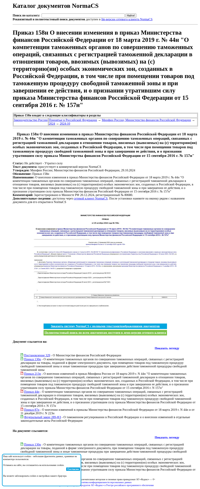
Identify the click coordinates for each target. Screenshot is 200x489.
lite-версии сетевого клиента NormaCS (127, 19)
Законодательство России (31, 120)
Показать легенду (167, 348)
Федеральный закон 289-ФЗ (42, 417)
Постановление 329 (37, 355)
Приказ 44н (31, 391)
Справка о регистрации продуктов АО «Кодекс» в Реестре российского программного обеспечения (105, 485)
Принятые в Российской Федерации (73, 120)
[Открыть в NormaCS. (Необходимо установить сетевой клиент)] (14, 134)
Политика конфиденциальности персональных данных (105, 482)
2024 (52, 123)
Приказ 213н (32, 373)
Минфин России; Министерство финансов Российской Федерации (146, 120)
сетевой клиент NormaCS (91, 198)
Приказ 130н (32, 359)
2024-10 (65, 123)
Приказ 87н (31, 409)
